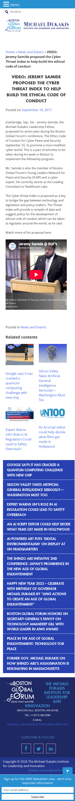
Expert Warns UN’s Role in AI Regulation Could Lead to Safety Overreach (18, 439)
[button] (6, 4)
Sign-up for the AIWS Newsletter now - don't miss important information (37, 781)
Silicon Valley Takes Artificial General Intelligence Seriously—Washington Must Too (52, 385)
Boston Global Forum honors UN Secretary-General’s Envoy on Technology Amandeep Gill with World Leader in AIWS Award (37, 621)
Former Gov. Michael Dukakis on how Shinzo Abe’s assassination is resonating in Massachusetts (38, 663)
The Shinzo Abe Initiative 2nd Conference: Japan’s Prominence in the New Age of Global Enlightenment (38, 566)
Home (10, 52)
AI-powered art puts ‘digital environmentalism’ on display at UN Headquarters (36, 543)
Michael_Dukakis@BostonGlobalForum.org (37, 724)
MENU (15, 5)
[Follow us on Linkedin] (51, 749)
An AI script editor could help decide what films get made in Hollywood (52, 437)
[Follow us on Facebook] (26, 749)
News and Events (31, 52)
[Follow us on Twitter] (39, 749)
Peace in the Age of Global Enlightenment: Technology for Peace (35, 643)
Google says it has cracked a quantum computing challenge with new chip (35, 469)
